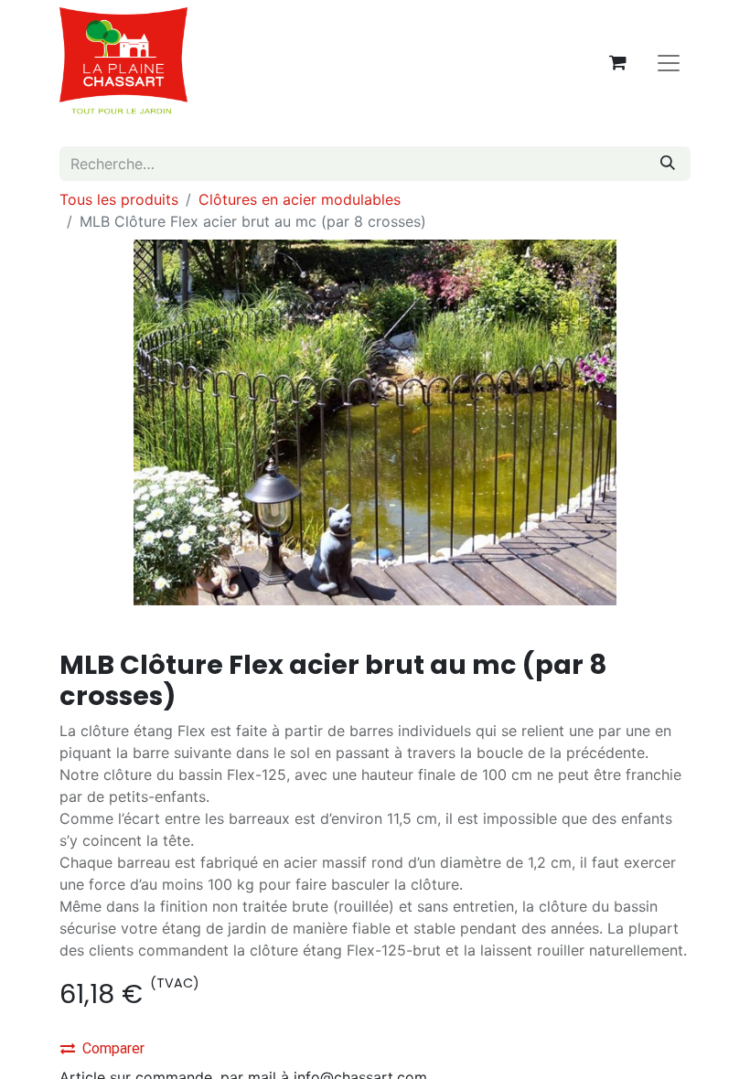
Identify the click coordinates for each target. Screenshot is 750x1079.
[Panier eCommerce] (617, 62)
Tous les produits (118, 199)
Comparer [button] (113, 1048)
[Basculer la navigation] (669, 62)
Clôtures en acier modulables (299, 199)
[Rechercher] (668, 163)
